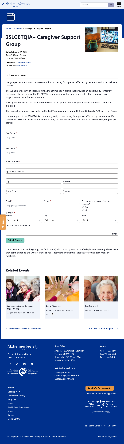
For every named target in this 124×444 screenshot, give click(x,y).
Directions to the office (64, 360)
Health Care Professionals (19, 407)
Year (84, 216)
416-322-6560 (110, 351)
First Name (11, 133)
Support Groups (23, 63)
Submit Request (15, 240)
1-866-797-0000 (109, 426)
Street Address (13, 161)
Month (9, 216)
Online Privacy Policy (107, 437)
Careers (11, 415)
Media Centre (14, 419)
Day (45, 216)
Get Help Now (14, 392)
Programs (12, 399)
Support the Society (16, 396)
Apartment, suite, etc (15, 171)
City (7, 181)
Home (8, 29)
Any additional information (18, 225)
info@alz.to (111, 357)
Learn (10, 403)
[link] (16, 5)
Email (9, 201)
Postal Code (11, 191)
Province (66, 181)
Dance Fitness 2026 (54, 306)
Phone (47, 201)
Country (66, 191)
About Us (12, 411)
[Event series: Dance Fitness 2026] (52, 314)
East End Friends (91, 306)
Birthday (10, 213)
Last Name (11, 148)
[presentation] (23, 288)
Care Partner (21, 66)
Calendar (17, 29)
